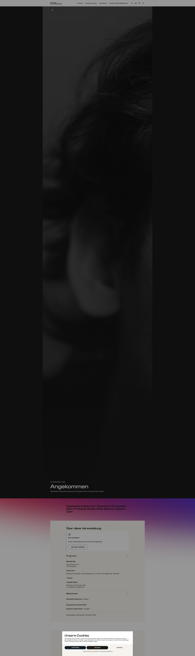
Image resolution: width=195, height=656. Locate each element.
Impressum (96, 651)
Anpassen (120, 647)
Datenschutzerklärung (106, 651)
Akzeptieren (75, 647)
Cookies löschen (87, 651)
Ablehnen (97, 647)
